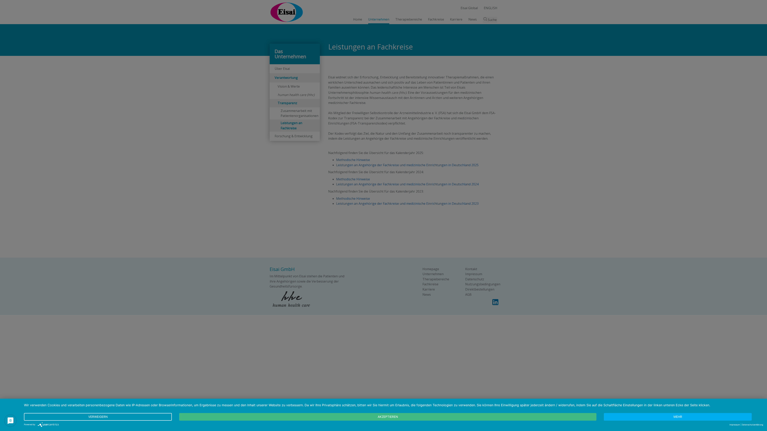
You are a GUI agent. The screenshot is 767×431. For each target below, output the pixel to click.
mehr (678, 417)
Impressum (734, 424)
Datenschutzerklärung (752, 424)
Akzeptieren (388, 417)
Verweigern (98, 417)
